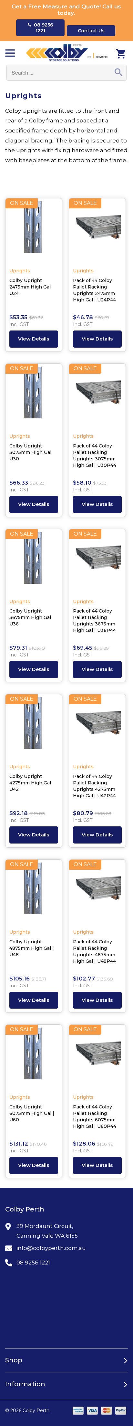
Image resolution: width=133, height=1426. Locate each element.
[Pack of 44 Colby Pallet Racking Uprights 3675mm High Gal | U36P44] (97, 561)
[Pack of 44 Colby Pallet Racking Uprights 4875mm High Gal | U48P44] (97, 892)
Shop (13, 1360)
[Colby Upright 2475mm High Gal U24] (33, 230)
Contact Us (91, 31)
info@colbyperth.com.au (51, 1248)
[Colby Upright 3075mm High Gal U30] (33, 396)
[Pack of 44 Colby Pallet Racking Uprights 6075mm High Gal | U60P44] (97, 1057)
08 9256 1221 (42, 28)
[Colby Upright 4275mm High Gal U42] (33, 726)
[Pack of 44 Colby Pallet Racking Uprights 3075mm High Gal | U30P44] (97, 396)
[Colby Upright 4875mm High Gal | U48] (33, 892)
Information (25, 1384)
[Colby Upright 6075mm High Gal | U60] (33, 1057)
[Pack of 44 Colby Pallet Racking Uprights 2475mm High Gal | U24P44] (97, 230)
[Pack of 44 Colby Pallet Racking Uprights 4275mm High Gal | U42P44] (97, 726)
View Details (33, 339)
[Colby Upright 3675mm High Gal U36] (33, 561)
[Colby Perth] (66, 53)
